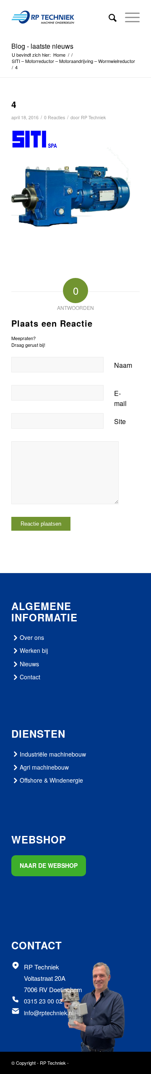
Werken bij (34, 650)
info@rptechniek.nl (48, 1013)
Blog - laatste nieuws (42, 46)
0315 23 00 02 (43, 1001)
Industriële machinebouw (53, 754)
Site (120, 421)
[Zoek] (108, 17)
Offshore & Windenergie (51, 780)
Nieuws (29, 664)
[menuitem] (108, 17)
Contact (30, 677)
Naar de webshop (49, 865)
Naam (123, 365)
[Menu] (128, 17)
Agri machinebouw (44, 767)
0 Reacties (54, 117)
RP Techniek (93, 117)
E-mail (120, 398)
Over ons (32, 637)
